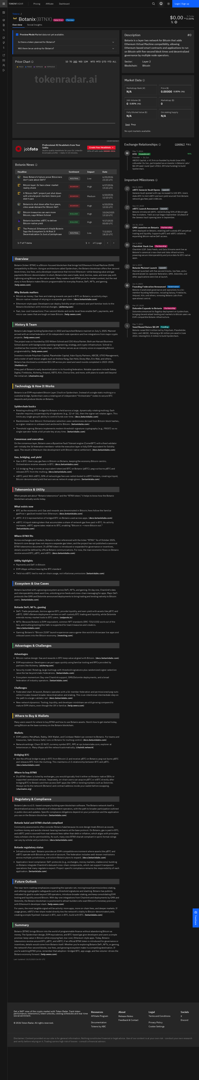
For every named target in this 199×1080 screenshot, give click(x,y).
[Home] (3, 70)
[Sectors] (3, 42)
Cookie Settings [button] (157, 1026)
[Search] (153, 3)
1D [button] (66, 61)
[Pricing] (3, 60)
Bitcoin (146, 65)
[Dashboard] (3, 12)
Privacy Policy (156, 1022)
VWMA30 (39, 67)
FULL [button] (188, 144)
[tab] (18, 24)
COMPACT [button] (180, 144)
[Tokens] (3, 47)
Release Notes (126, 1016)
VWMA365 (51, 67)
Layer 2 (146, 61)
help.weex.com (22, 284)
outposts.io (66, 617)
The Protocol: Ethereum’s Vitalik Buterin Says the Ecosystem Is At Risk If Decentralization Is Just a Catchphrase (43, 231)
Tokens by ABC (98, 1026)
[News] (3, 25)
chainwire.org (36, 375)
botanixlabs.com (80, 424)
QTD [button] (104, 61)
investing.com (65, 635)
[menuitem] (37, 3)
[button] (196, 917)
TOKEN (16, 3)
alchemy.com (66, 306)
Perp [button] (133, 124)
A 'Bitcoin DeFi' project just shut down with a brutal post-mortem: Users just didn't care (42, 196)
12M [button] (86, 61)
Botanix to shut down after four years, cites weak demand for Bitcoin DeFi (42, 205)
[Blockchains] (3, 37)
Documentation (99, 1022)
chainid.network (84, 747)
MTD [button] (98, 61)
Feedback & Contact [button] (128, 1020)
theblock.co (21, 365)
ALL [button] (114, 61)
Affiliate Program (99, 1016)
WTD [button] (92, 61)
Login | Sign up (182, 3)
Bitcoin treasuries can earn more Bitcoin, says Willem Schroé (39, 213)
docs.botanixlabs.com (85, 299)
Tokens (16, 13)
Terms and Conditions (159, 1016)
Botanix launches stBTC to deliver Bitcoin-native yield (40, 222)
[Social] (3, 30)
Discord (184, 1020)
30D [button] (75, 61)
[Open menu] (3, 3)
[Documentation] (3, 55)
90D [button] (80, 61)
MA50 (29, 67)
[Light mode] (168, 3)
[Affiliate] (3, 65)
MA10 (21, 67)
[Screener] (3, 20)
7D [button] (70, 61)
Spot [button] (127, 124)
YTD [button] (109, 61)
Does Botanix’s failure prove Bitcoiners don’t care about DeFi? (42, 178)
